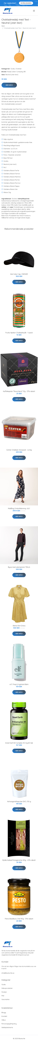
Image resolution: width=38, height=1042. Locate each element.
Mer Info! (9, 85)
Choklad (18, 69)
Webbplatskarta (7, 1027)
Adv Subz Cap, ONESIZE (19, 274)
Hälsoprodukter (7, 988)
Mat (3, 996)
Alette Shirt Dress (19, 626)
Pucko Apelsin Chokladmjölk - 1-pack (19, 333)
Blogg (4, 1012)
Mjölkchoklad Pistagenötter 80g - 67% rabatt (19, 860)
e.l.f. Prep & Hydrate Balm (19, 684)
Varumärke (5, 999)
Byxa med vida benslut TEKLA (19, 567)
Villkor (4, 1020)
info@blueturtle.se (8, 973)
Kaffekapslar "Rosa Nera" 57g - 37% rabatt (19, 391)
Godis (13, 69)
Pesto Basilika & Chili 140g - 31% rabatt (19, 919)
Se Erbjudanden (26, 3)
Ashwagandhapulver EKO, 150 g (19, 801)
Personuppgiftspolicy (9, 1024)
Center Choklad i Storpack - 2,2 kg (19, 450)
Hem (3, 26)
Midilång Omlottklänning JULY (19, 508)
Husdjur (4, 992)
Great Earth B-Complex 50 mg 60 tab (19, 743)
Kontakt (4, 1016)
